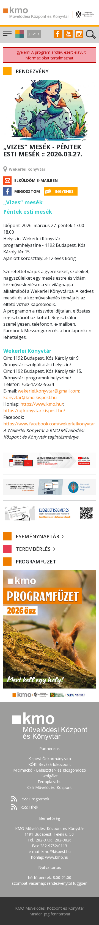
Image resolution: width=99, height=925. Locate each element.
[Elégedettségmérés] (49, 513)
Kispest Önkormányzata (49, 758)
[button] (19, 36)
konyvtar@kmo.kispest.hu (30, 397)
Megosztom (27, 191)
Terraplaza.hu (49, 781)
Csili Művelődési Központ (49, 787)
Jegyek (34, 34)
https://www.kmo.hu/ (41, 404)
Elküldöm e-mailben (36, 180)
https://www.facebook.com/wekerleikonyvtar (49, 424)
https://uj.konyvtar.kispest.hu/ (34, 411)
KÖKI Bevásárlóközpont (49, 764)
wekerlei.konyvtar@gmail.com (48, 391)
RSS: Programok (34, 798)
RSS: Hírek (29, 807)
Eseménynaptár (38, 536)
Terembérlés (34, 549)
